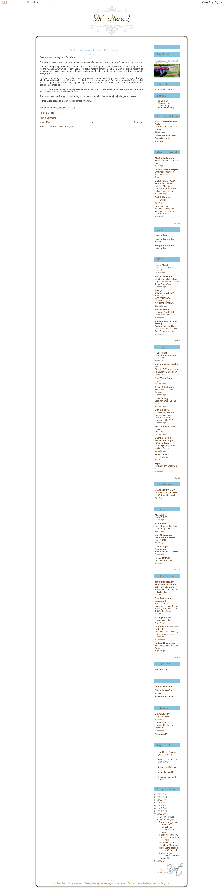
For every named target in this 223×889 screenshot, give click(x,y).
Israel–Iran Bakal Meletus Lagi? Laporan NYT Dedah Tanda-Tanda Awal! (167, 281)
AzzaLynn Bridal (163, 617)
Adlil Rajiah (161, 669)
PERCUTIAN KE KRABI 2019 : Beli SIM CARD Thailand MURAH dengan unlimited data (166, 588)
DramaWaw (160, 723)
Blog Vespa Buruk (164, 378)
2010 (160, 814)
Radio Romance (162, 716)
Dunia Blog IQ (162, 410)
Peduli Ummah (162, 197)
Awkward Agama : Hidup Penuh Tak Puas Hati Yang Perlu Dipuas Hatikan (167, 328)
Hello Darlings (161, 457)
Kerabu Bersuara (163, 277)
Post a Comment (48, 118)
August (163, 858)
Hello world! (160, 200)
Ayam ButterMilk (166, 772)
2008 (160, 861)
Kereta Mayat (161, 265)
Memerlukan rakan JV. (165, 620)
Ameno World (162, 310)
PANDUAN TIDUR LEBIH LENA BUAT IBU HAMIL (166, 493)
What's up (159, 431)
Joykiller (158, 381)
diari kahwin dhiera (164, 686)
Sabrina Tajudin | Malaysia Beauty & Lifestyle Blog (164, 440)
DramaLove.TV (162, 714)
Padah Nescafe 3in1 (168, 835)
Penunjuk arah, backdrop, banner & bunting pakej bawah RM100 (166, 634)
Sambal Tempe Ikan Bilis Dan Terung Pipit (166, 527)
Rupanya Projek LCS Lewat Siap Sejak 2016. (165, 313)
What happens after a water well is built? (164, 173)
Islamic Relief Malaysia (166, 169)
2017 (160, 794)
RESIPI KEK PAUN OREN (166, 552)
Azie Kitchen (161, 524)
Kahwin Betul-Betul (164, 697)
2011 (160, 811)
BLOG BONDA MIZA (165, 490)
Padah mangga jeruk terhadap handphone (169, 824)
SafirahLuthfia (164, 103)
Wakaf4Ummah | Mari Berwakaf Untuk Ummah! (165, 138)
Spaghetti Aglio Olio (163, 560)
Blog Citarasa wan (164, 535)
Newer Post (45, 122)
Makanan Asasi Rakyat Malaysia (168, 844)
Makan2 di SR (161, 517)
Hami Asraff (161, 353)
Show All (177, 223)
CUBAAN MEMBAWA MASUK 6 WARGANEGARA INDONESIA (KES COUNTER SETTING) (164, 298)
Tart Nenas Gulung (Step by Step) (167, 753)
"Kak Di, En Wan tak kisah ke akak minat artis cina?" (166, 370)
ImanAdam (163, 101)
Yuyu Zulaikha (162, 454)
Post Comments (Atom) (64, 126)
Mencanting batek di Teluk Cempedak (168, 849)
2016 (160, 797)
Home (92, 122)
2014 (160, 803)
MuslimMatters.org (164, 158)
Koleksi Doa (161, 235)
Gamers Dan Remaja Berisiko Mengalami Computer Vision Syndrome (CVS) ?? (164, 416)
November (165, 819)
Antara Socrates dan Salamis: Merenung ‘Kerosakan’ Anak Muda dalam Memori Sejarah (165, 187)
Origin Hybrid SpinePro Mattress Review (165, 446)
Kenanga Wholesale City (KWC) (167, 760)
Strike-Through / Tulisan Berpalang (169, 854)
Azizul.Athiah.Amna (165, 387)
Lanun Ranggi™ (163, 398)
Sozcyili (159, 290)
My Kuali (159, 515)
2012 (160, 808)
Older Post (139, 122)
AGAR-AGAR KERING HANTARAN (165, 538)
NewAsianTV (161, 734)
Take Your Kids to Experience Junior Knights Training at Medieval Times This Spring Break (167, 607)
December (165, 817)
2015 (160, 800)
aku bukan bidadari (164, 582)
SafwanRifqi (163, 105)
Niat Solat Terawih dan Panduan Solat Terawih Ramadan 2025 (165, 211)
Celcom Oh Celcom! (167, 767)
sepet (157, 463)
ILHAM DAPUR (162, 558)
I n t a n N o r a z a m (165, 643)
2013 (160, 805)
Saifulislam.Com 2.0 (165, 181)
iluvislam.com (162, 206)
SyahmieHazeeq (166, 108)
